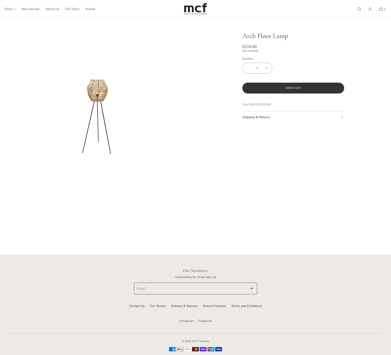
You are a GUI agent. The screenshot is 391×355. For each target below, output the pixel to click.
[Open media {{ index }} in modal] (98, 116)
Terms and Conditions (246, 306)
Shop (8, 9)
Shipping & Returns (256, 117)
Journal (90, 9)
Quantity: (247, 58)
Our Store (72, 9)
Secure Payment (214, 306)
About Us (52, 9)
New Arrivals (30, 9)
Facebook (205, 321)
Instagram (186, 321)
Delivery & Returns (184, 306)
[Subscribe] (251, 288)
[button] (359, 9)
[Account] (370, 9)
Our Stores (158, 306)
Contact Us (137, 306)
